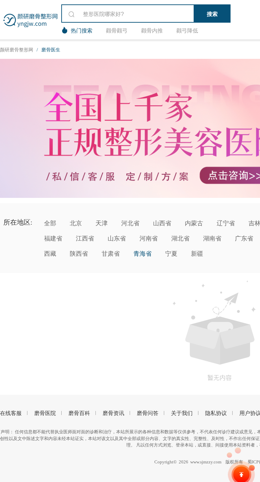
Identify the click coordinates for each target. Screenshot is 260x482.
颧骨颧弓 (117, 30)
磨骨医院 (45, 413)
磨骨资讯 (113, 413)
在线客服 (11, 413)
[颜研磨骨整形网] (30, 19)
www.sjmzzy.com (205, 461)
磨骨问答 (147, 413)
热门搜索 (81, 30)
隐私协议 (216, 413)
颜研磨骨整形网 (16, 49)
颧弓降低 (187, 30)
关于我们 (182, 413)
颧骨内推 (152, 30)
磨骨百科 (79, 413)
